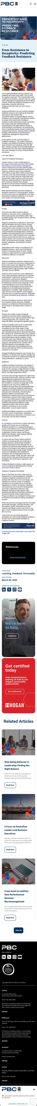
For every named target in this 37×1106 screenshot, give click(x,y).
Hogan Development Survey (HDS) (18, 165)
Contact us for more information (13, 531)
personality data (12, 106)
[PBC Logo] (9, 4)
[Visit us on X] (9, 957)
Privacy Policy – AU (22, 1103)
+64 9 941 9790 (10, 1056)
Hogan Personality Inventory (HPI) (16, 164)
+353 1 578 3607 (10, 1076)
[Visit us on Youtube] (20, 957)
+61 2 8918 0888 (10, 1000)
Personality (29, 573)
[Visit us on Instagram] (14, 957)
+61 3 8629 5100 (10, 1027)
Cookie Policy (12, 1103)
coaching (6, 573)
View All (18, 930)
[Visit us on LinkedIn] (4, 957)
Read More (10, 785)
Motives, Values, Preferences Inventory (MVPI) (16, 166)
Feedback (17, 573)
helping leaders (23, 131)
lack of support (8, 466)
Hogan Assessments (17, 557)
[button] (34, 1090)
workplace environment (13, 423)
